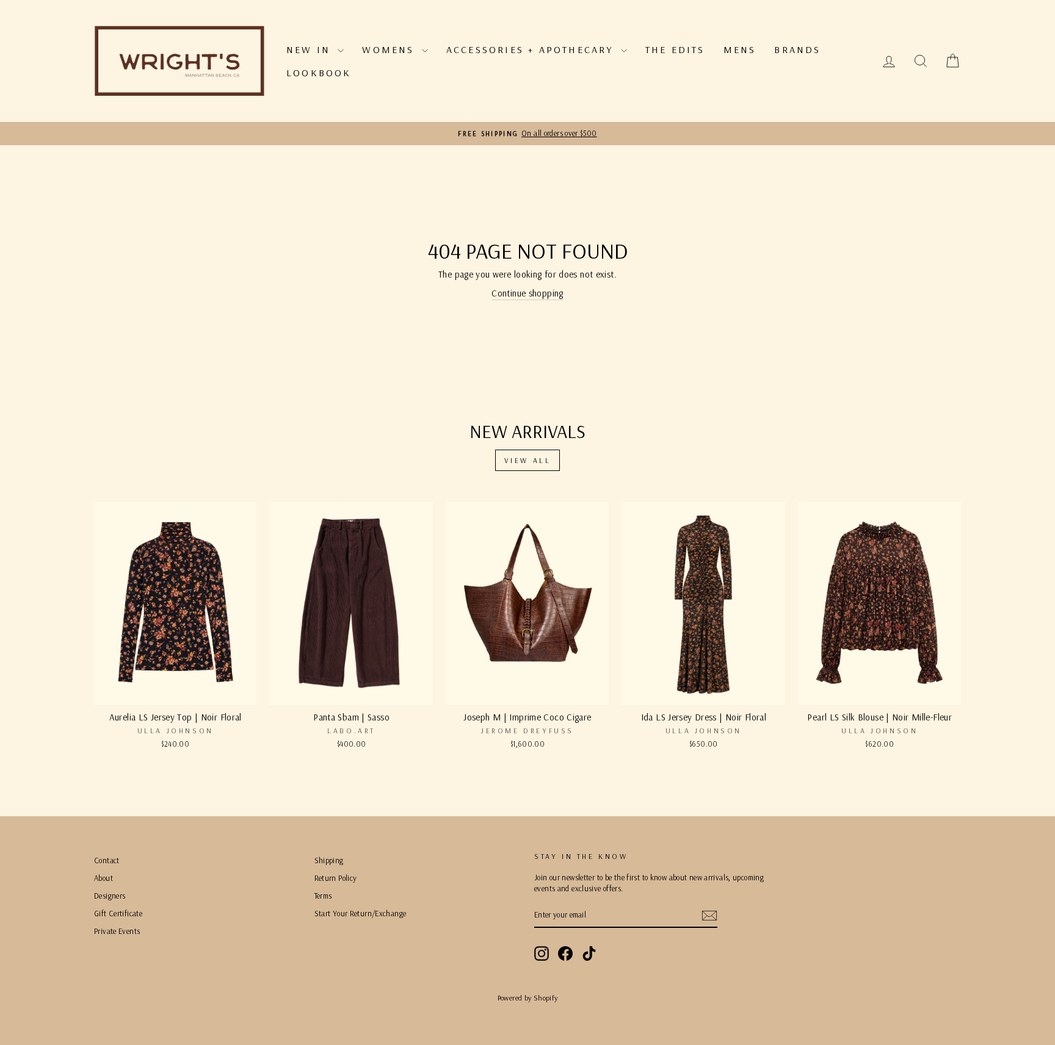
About (103, 878)
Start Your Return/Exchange (360, 913)
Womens (390, 49)
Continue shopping (527, 293)
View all (527, 460)
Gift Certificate (118, 913)
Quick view (175, 691)
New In (310, 49)
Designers (109, 895)
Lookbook (319, 72)
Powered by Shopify (528, 997)
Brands (797, 49)
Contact (107, 860)
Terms (323, 895)
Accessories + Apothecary (532, 49)
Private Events (117, 931)
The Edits (675, 49)
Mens (739, 49)
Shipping (329, 860)
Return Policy (335, 878)
